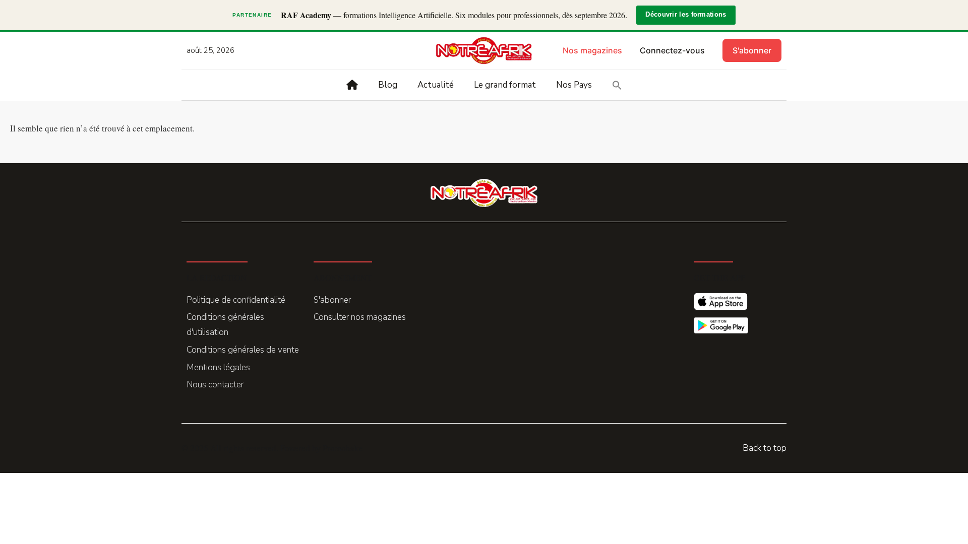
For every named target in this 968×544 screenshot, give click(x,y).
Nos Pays (574, 85)
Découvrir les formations (685, 14)
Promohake (343, 448)
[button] (617, 85)
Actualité (435, 85)
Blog (387, 85)
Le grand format (505, 85)
